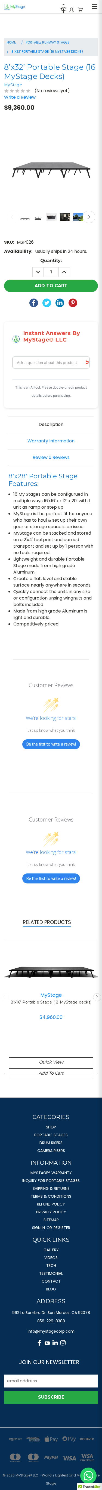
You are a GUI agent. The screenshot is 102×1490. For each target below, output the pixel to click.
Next (89, 217)
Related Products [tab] (47, 922)
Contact (51, 1281)
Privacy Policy (51, 1212)
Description (51, 424)
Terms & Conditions (51, 1196)
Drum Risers (51, 1142)
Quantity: (51, 260)
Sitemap (51, 1220)
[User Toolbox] (71, 9)
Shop (51, 1127)
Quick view (51, 1062)
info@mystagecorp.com (51, 1331)
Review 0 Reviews (51, 457)
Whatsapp (88, 1476)
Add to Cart (51, 1073)
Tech (51, 1265)
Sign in (39, 1227)
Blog (51, 1289)
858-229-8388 (51, 1321)
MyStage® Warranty (51, 1173)
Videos (51, 1257)
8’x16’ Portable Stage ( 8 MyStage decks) (51, 1002)
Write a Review (20, 97)
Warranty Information (51, 441)
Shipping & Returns (51, 1188)
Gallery (51, 1250)
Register (62, 1227)
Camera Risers (51, 1150)
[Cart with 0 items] (80, 9)
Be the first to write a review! (51, 744)
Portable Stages (51, 1135)
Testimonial (51, 1273)
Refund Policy (51, 1204)
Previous (13, 217)
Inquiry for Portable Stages (51, 1180)
